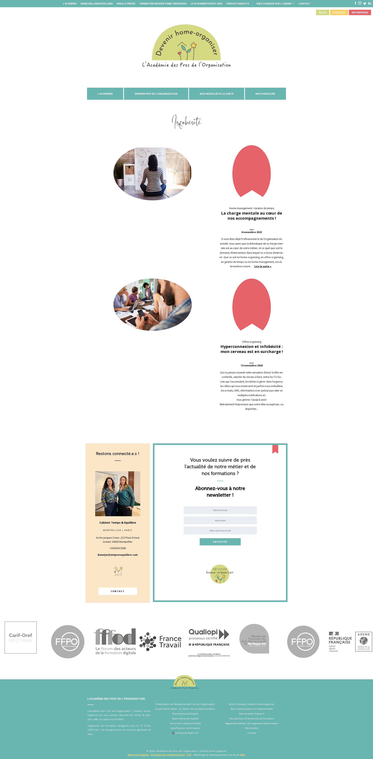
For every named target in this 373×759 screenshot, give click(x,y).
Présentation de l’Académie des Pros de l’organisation (185, 704)
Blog (322, 12)
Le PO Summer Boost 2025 (206, 3)
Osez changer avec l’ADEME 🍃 (275, 3)
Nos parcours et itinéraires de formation (251, 718)
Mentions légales (139, 754)
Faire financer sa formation (185, 728)
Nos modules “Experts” (251, 713)
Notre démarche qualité (185, 718)
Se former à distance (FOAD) (185, 723)
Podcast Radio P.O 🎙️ (239, 3)
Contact (304, 3)
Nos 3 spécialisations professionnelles (252, 708)
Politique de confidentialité (168, 754)
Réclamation (252, 728)
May (242, 754)
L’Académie (70, 3)
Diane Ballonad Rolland (97, 3)
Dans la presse (126, 3)
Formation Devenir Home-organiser (162, 3)
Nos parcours (265, 93)
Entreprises (360, 12)
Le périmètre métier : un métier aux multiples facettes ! (185, 708)
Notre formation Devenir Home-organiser (252, 704)
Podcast (339, 12)
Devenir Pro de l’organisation (156, 93)
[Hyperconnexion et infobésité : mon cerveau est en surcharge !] (152, 305)
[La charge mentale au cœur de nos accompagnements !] (152, 172)
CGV (189, 754)
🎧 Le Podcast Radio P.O (185, 732)
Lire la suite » (262, 266)
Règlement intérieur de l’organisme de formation (251, 723)
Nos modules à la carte (217, 93)
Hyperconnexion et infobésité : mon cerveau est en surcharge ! (251, 349)
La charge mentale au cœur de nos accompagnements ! (251, 215)
